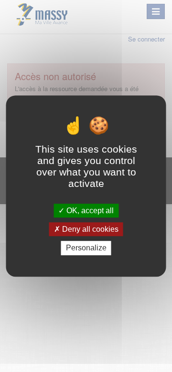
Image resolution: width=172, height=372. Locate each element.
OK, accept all (89, 211)
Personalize (86, 248)
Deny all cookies (89, 229)
